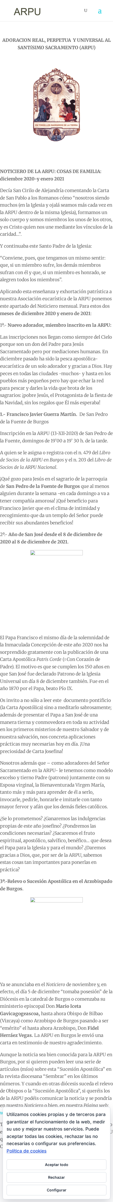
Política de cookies (27, 1151)
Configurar (56, 1190)
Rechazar (56, 1177)
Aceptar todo (56, 1164)
